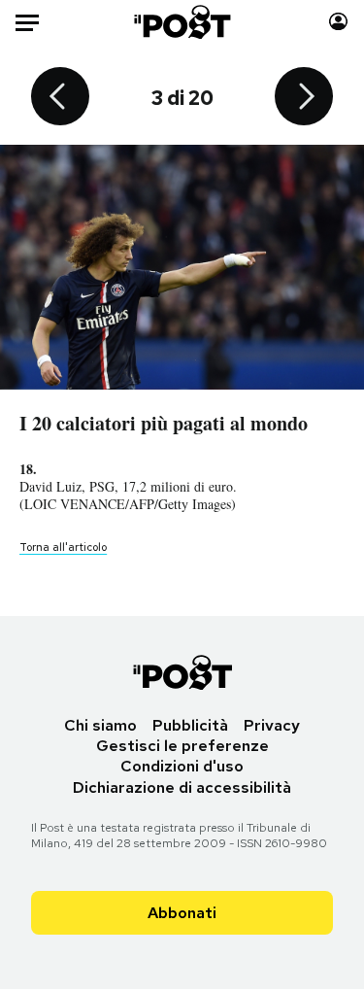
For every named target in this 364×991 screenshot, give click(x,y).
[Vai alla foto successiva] (304, 98)
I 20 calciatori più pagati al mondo (163, 423)
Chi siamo (100, 725)
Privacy (272, 725)
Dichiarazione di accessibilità (182, 787)
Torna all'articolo (63, 547)
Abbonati (182, 913)
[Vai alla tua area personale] (338, 22)
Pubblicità (190, 725)
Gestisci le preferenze (182, 745)
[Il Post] (181, 22)
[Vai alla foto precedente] (60, 98)
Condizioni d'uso (182, 766)
